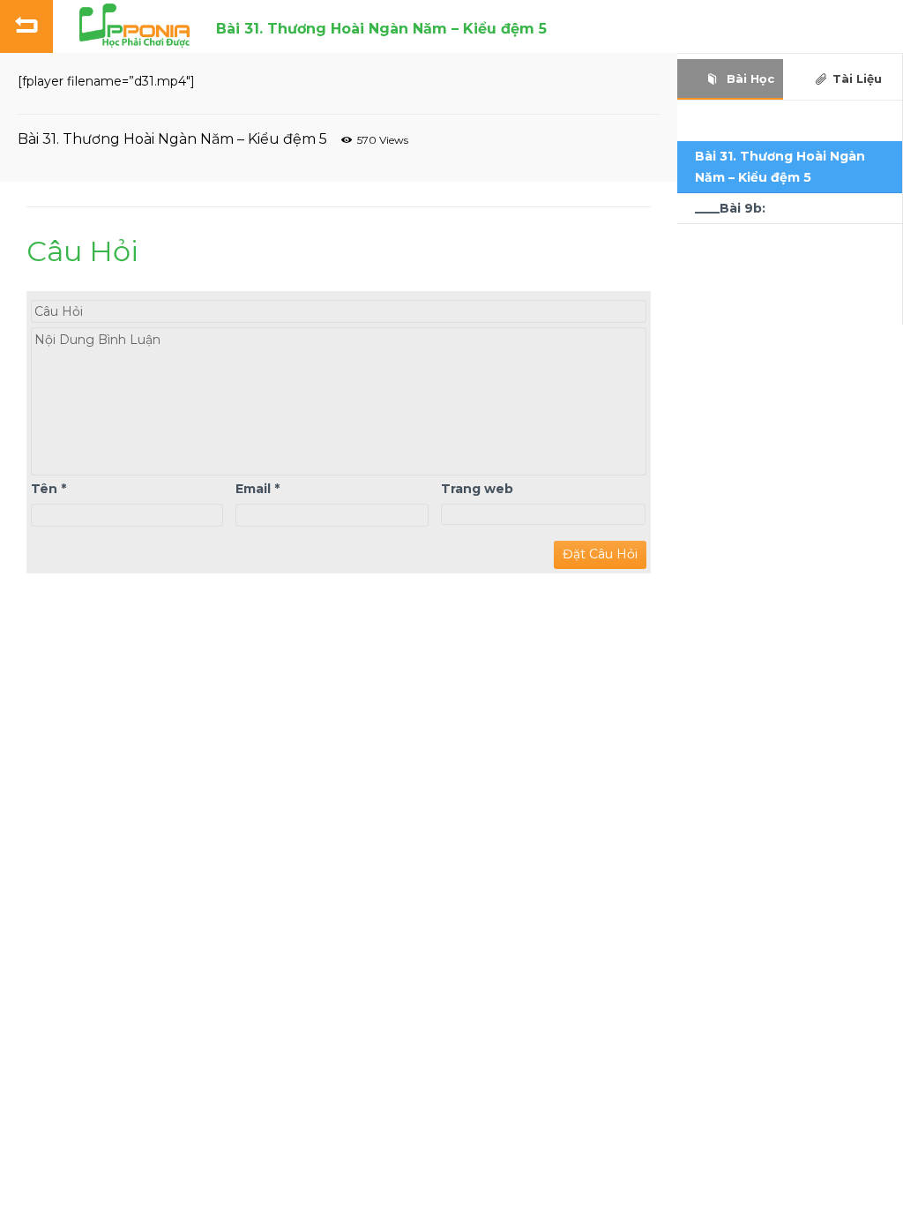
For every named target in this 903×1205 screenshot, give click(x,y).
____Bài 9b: (730, 208)
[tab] (730, 79)
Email (257, 489)
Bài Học (748, 78)
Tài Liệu (857, 78)
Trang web (477, 489)
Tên (48, 489)
